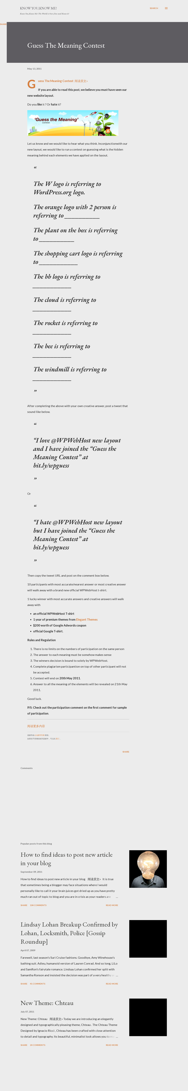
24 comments (37, 1045)
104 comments (38, 905)
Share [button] (125, 751)
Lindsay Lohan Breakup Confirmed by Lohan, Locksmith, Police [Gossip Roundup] (69, 933)
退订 (57, 739)
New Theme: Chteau (47, 1003)
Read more (112, 905)
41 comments (37, 983)
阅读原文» (81, 81)
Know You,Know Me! (38, 8)
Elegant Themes (87, 619)
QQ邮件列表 (40, 735)
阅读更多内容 (36, 726)
